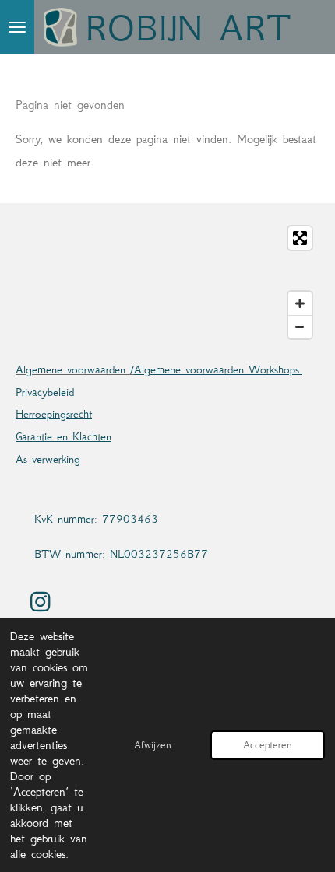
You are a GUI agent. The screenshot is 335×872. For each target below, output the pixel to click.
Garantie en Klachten (63, 436)
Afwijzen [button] (152, 744)
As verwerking (48, 459)
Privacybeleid (45, 392)
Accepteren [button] (267, 744)
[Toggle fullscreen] (300, 238)
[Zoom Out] (300, 326)
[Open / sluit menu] (17, 27)
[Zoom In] (300, 303)
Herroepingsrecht (54, 414)
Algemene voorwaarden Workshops (218, 369)
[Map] (167, 282)
